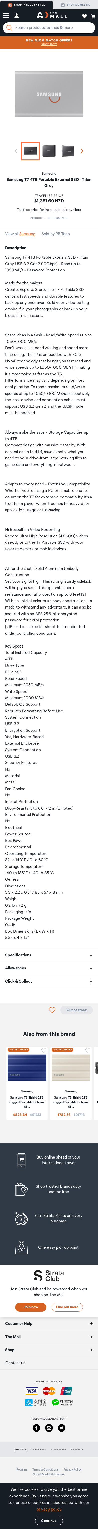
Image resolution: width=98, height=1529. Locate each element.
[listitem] (49, 1160)
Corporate (58, 1449)
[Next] (81, 151)
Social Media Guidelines (49, 1474)
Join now (31, 1307)
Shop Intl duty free (29, 4)
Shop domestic (78, 4)
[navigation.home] (52, 16)
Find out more (67, 1307)
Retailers (21, 1469)
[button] (6, 15)
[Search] (9, 28)
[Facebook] (36, 1428)
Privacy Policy (72, 1469)
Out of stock (77, 1010)
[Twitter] (61, 1428)
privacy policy (49, 1509)
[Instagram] (49, 1428)
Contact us (15, 1363)
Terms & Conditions (45, 1469)
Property (77, 1449)
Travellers (38, 1449)
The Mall (20, 1449)
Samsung (27, 234)
